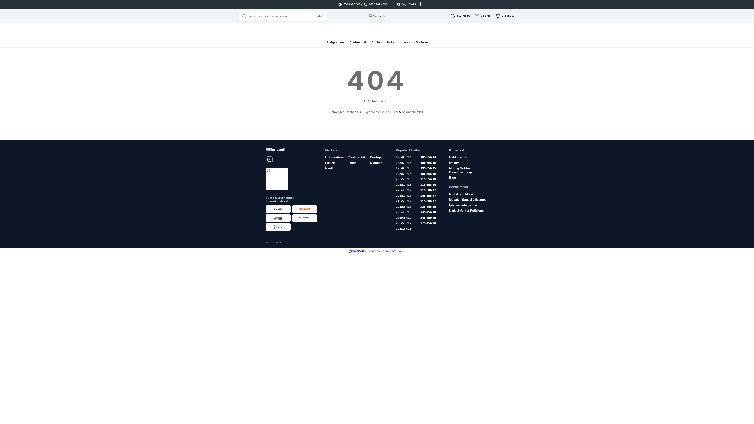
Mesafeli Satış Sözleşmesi (468, 199)
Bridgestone (335, 42)
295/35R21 (403, 228)
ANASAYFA (393, 112)
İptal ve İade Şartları (463, 205)
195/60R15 (403, 168)
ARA (320, 16)
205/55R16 (403, 179)
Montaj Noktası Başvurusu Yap (460, 170)
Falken (391, 42)
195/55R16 (428, 173)
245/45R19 (428, 217)
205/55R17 (428, 195)
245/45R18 (428, 212)
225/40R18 (428, 206)
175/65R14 (403, 157)
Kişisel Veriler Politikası (466, 210)
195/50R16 (403, 173)
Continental (357, 42)
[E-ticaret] (376, 251)
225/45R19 (403, 217)
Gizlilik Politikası (461, 194)
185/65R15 (428, 162)
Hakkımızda (457, 157)
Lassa (406, 42)
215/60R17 (428, 201)
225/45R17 (403, 190)
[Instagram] (269, 159)
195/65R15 (428, 168)
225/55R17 (403, 206)
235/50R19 (403, 223)
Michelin (422, 42)
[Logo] (377, 16)
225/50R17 (403, 195)
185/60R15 (403, 162)
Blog (452, 177)
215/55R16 (428, 179)
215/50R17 (428, 190)
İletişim (454, 162)
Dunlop (377, 42)
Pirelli (329, 168)
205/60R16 (403, 184)
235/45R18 (403, 212)
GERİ (362, 112)
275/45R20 (428, 223)
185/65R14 (428, 157)
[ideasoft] (356, 251)
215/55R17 (403, 201)
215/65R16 (428, 184)
